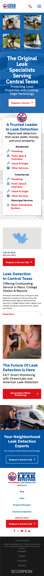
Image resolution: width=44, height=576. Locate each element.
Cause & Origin (19, 163)
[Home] (9, 6)
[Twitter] (18, 531)
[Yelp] (25, 531)
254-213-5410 (9, 255)
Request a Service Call (17, 262)
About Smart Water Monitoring (20, 393)
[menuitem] (22, 551)
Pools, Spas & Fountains (18, 157)
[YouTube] (22, 531)
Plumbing (17, 151)
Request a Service (20, 102)
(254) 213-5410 (22, 517)
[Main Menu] (39, 6)
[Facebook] (14, 531)
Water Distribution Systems (21, 206)
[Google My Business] (29, 531)
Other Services (19, 167)
